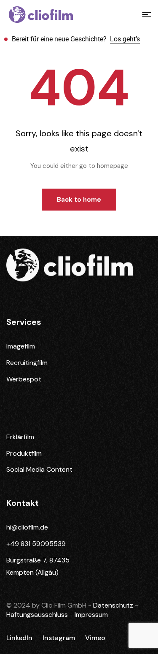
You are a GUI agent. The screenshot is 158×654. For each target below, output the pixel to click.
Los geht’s (125, 39)
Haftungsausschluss (38, 614)
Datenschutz (114, 605)
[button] (147, 15)
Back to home (79, 199)
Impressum (91, 614)
